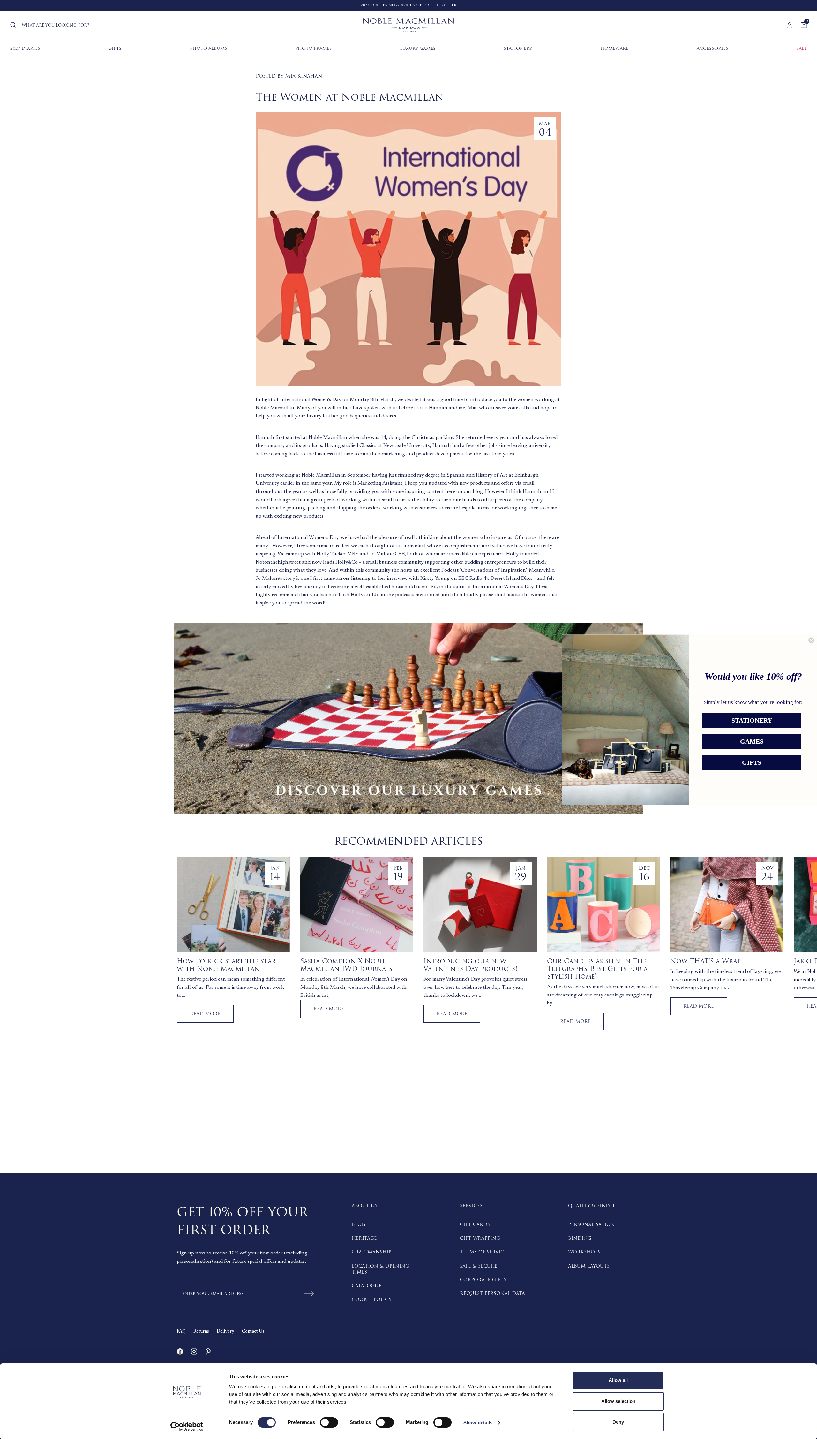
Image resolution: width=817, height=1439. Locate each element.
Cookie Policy (372, 1299)
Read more (205, 1014)
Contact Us (253, 1331)
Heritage (364, 1238)
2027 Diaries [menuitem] (25, 48)
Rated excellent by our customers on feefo (418, 5)
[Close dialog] (811, 640)
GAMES (751, 741)
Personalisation (591, 1224)
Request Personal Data (492, 1293)
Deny (618, 1422)
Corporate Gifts (483, 1279)
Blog (358, 1224)
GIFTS (751, 762)
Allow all (618, 1380)
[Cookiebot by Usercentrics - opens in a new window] (187, 1426)
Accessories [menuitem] (712, 48)
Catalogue (366, 1286)
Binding (579, 1238)
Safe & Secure (478, 1266)
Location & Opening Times (380, 1269)
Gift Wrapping (480, 1238)
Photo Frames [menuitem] (313, 48)
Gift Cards (475, 1224)
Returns (201, 1331)
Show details (477, 1422)
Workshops (584, 1252)
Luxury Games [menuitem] (418, 48)
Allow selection (618, 1401)
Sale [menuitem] (801, 48)
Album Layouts (589, 1266)
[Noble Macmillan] (408, 25)
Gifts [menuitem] (115, 48)
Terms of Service (483, 1252)
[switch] (329, 1422)
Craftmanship (371, 1252)
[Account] (789, 25)
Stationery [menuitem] (518, 48)
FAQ (181, 1331)
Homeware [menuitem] (614, 48)
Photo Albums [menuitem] (208, 48)
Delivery (225, 1331)
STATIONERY (751, 720)
